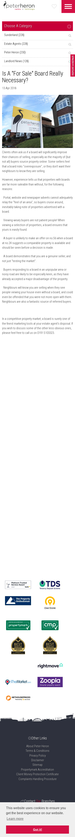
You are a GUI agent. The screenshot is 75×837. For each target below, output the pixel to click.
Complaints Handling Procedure (38, 779)
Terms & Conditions (37, 751)
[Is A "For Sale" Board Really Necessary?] (37, 121)
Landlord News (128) (16, 61)
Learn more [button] (15, 818)
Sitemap (37, 765)
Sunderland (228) (14, 35)
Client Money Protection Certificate (37, 774)
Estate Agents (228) (16, 44)
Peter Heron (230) (15, 52)
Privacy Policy (37, 755)
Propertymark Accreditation (37, 769)
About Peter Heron (37, 746)
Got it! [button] (37, 829)
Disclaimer (37, 760)
